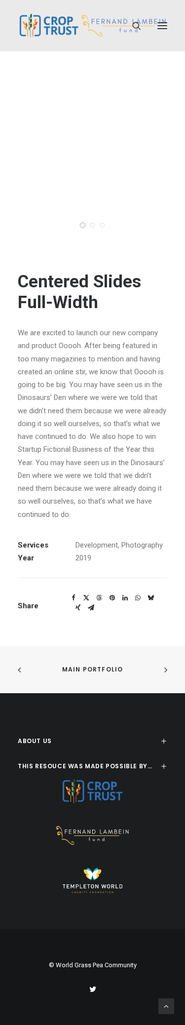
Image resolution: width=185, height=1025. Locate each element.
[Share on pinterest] (112, 598)
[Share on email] (91, 608)
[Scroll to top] (166, 1005)
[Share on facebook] (73, 598)
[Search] (132, 25)
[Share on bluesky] (150, 598)
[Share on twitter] (86, 598)
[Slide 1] (83, 225)
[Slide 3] (103, 225)
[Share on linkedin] (125, 598)
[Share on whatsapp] (138, 598)
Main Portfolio (92, 669)
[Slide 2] (93, 225)
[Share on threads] (99, 598)
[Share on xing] (78, 608)
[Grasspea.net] (92, 25)
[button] (162, 25)
